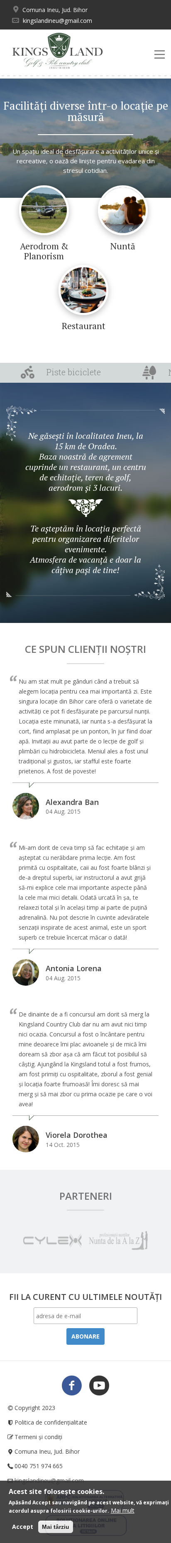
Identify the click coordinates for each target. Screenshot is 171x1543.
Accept (22, 1527)
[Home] (57, 51)
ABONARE (85, 1336)
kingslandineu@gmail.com (57, 21)
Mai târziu (55, 1526)
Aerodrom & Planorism (44, 250)
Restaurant (83, 326)
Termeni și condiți (38, 1437)
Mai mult (122, 1510)
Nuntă (122, 246)
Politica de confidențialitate (51, 1422)
